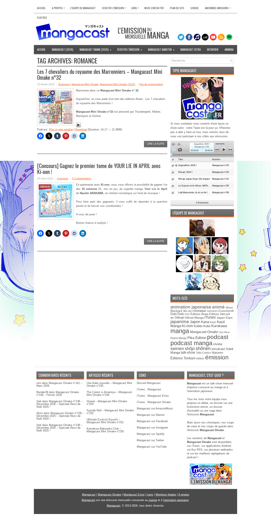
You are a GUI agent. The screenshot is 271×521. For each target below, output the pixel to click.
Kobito (198, 326)
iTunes (210, 317)
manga (179, 330)
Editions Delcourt (219, 314)
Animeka (229, 49)
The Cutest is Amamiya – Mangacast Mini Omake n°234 (109, 393)
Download (81, 129)
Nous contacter (154, 8)
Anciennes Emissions (218, 8)
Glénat (179, 317)
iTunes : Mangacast (149, 389)
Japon (195, 322)
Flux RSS (42, 17)
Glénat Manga (194, 317)
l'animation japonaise (176, 500)
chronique (199, 310)
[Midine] (220, 253)
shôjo (190, 348)
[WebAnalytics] (135, 519)
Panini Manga (178, 338)
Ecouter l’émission (114, 8)
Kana (205, 322)
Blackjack (176, 310)
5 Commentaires (81, 178)
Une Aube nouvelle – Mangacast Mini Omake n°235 (109, 384)
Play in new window (61, 129)
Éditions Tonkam (182, 358)
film (172, 318)
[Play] (78, 126)
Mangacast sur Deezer (151, 414)
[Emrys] (185, 271)
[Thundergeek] (185, 253)
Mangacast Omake (204, 332)
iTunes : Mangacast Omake (154, 402)
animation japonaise (190, 306)
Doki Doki (177, 314)
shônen (203, 348)
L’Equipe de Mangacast (83, 8)
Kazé (213, 322)
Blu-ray (187, 311)
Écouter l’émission (129, 49)
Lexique (195, 8)
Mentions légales (166, 494)
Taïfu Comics (203, 352)
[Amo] (220, 271)
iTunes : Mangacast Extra (153, 395)
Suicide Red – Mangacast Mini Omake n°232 (110, 412)
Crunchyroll (226, 310)
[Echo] (194, 289)
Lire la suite (155, 143)
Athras (229, 307)
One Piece (224, 332)
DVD (187, 314)
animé (218, 306)
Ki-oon (187, 326)
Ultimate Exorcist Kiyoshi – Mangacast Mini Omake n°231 (105, 421)
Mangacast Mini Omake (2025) (117, 84)
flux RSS (196, 449)
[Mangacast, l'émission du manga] (211, 483)
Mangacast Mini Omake (85, 84)
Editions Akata (199, 314)
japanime (179, 321)
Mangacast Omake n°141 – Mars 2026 (59, 384)
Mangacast (88, 494)
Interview (212, 49)
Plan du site (177, 8)
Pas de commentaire (151, 84)
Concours (62, 178)
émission (217, 357)
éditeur (200, 358)
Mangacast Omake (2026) (95, 49)
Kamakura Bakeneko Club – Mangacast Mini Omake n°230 (105, 430)
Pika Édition (196, 338)
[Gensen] (211, 289)
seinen (177, 348)
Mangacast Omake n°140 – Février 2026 (57, 393)
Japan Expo (224, 317)
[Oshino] (203, 271)
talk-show (188, 352)
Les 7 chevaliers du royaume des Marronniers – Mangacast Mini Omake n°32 (99, 74)
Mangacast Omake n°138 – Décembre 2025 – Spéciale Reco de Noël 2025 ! (59, 404)
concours (212, 311)
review (217, 344)
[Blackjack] (203, 253)
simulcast (218, 349)
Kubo (206, 326)
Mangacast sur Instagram (152, 427)
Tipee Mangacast (184, 70)
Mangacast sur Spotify (151, 434)
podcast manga (191, 343)
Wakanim (217, 352)
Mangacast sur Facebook (152, 421)
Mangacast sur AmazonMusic (155, 408)
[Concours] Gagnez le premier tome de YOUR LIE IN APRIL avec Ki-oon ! (98, 168)
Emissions (64, 84)
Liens (135, 8)
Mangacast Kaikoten (161, 49)
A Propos (58, 8)
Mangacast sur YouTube (152, 446)
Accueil (41, 8)
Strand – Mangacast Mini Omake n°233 (107, 403)
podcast (217, 337)
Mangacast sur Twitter (150, 440)
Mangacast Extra (190, 49)
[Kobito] (202, 235)
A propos (183, 494)
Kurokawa (219, 326)
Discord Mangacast (148, 383)
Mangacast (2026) (62, 49)
